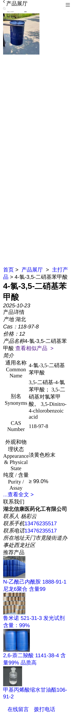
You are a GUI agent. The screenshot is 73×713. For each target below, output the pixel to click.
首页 (8, 270)
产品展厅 (32, 270)
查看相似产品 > (34, 348)
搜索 (25, 11)
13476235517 (40, 523)
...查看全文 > (18, 494)
